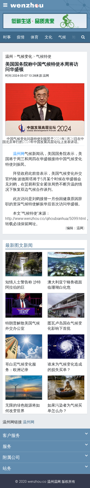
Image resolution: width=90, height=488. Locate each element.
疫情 (20, 37)
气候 (62, 37)
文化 (48, 37)
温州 (9, 56)
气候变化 (24, 56)
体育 (34, 37)
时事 (7, 37)
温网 (57, 482)
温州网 (18, 153)
